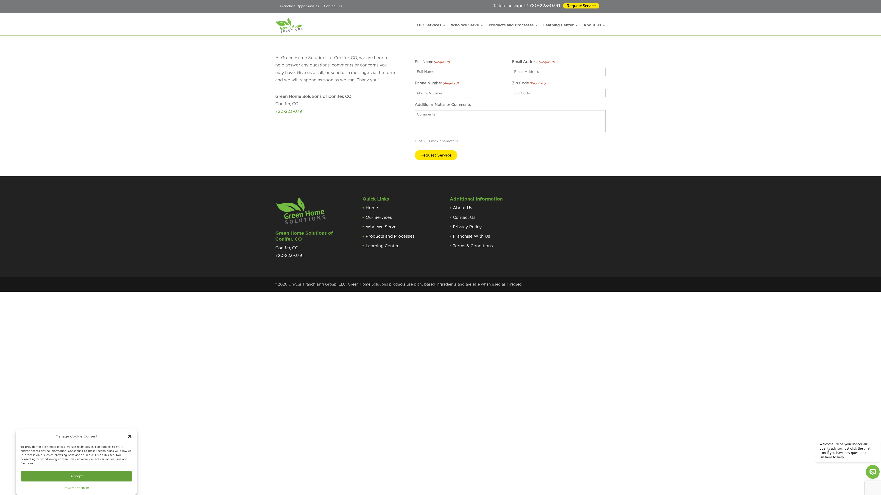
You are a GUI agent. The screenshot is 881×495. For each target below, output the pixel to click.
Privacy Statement (76, 488)
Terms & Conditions (473, 245)
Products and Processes (511, 25)
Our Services (429, 25)
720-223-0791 (544, 5)
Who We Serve (465, 25)
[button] (130, 436)
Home (372, 207)
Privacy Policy (467, 226)
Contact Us (333, 6)
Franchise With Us (471, 236)
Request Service (581, 6)
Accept (76, 476)
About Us (592, 25)
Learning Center (558, 25)
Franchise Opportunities (299, 6)
